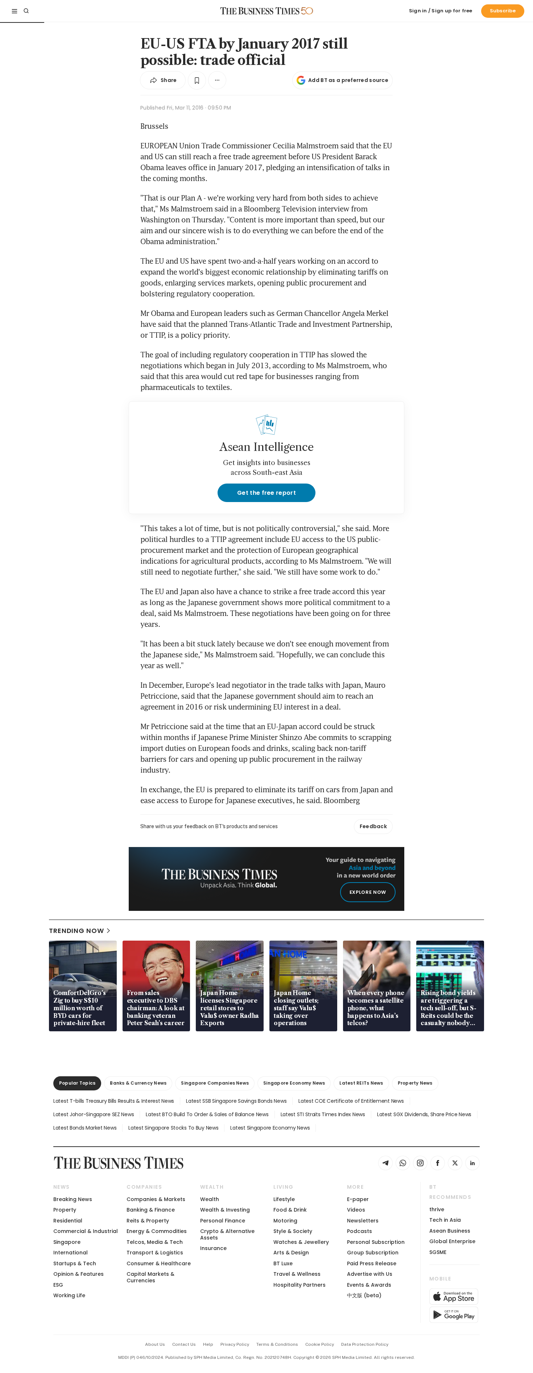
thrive (436, 1209)
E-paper (358, 1199)
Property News (415, 1083)
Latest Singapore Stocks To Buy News (173, 1127)
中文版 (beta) (364, 1295)
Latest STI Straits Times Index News (323, 1114)
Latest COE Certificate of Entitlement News (351, 1101)
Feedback (373, 826)
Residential (67, 1220)
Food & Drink (290, 1209)
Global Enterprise (452, 1241)
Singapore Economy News (294, 1083)
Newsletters (363, 1220)
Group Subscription (372, 1252)
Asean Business (449, 1230)
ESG (58, 1284)
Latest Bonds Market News (84, 1127)
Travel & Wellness (297, 1274)
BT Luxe (283, 1263)
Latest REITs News (361, 1083)
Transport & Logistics (155, 1252)
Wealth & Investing (225, 1209)
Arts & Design (291, 1252)
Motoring (285, 1220)
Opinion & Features (78, 1274)
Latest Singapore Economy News (270, 1127)
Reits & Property (148, 1220)
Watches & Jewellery (301, 1242)
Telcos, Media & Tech (155, 1242)
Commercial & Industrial (85, 1231)
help (208, 1344)
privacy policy (234, 1344)
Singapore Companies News (215, 1083)
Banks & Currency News (138, 1083)
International (70, 1252)
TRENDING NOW (76, 930)
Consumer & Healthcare (159, 1263)
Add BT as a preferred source (348, 80)
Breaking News (72, 1199)
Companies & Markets (156, 1199)
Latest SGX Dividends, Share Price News (424, 1114)
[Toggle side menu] (14, 11)
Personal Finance (222, 1220)
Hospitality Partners (299, 1284)
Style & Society (292, 1231)
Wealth (209, 1199)
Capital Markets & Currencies (150, 1277)
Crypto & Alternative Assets (227, 1234)
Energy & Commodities (157, 1231)
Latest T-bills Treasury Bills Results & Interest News (113, 1101)
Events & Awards (369, 1284)
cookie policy (319, 1344)
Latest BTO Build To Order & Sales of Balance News (207, 1114)
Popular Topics (77, 1083)
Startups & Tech (74, 1263)
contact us (184, 1344)
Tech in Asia (445, 1220)
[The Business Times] (260, 11)
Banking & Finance (151, 1209)
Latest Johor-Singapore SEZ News (93, 1114)
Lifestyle (284, 1199)
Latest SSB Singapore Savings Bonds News (236, 1101)
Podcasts (359, 1231)
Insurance (213, 1248)
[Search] (26, 11)
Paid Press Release (371, 1263)
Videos (356, 1209)
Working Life (69, 1295)
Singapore (66, 1242)
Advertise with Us (369, 1274)
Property (64, 1209)
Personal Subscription (376, 1242)
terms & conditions (277, 1344)
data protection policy (364, 1344)
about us (155, 1344)
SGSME (437, 1252)
